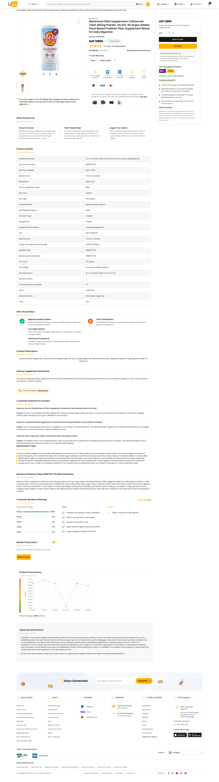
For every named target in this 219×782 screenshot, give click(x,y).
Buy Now (144, 97)
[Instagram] (173, 773)
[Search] (148, 4)
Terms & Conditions (91, 773)
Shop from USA (22, 767)
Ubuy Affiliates (54, 737)
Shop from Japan (51, 767)
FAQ (49, 721)
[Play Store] (195, 735)
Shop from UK (36, 767)
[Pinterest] (186, 773)
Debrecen (146, 709)
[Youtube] (177, 773)
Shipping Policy (23, 733)
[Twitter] (181, 773)
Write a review (24, 557)
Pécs (144, 721)
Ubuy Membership (24, 741)
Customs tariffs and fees (27, 729)
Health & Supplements (51, 10)
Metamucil (93, 18)
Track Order (22, 725)
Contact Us (21, 709)
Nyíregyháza (147, 729)
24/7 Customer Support (186, 708)
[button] (163, 4)
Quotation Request (24, 713)
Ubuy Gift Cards (54, 729)
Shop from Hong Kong (70, 767)
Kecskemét (147, 733)
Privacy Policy (107, 773)
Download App (54, 706)
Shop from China (104, 767)
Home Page (21, 10)
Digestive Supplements (69, 10)
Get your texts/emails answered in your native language (189, 715)
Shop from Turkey (120, 767)
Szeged (145, 713)
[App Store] (180, 735)
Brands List (52, 709)
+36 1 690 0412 (182, 724)
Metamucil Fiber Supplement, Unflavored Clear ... (109, 10)
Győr (144, 725)
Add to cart (177, 39)
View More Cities (149, 737)
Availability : (94, 50)
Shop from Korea (88, 767)
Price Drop (115, 41)
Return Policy (53, 717)
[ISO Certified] (39, 755)
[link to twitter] (56, 74)
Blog (50, 733)
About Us (20, 706)
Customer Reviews (55, 713)
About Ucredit (54, 725)
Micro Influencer (23, 737)
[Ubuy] (13, 4)
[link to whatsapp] (44, 74)
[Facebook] (169, 773)
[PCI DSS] (22, 756)
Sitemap (20, 721)
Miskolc (145, 717)
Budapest (146, 706)
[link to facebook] (50, 74)
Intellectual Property (25, 717)
